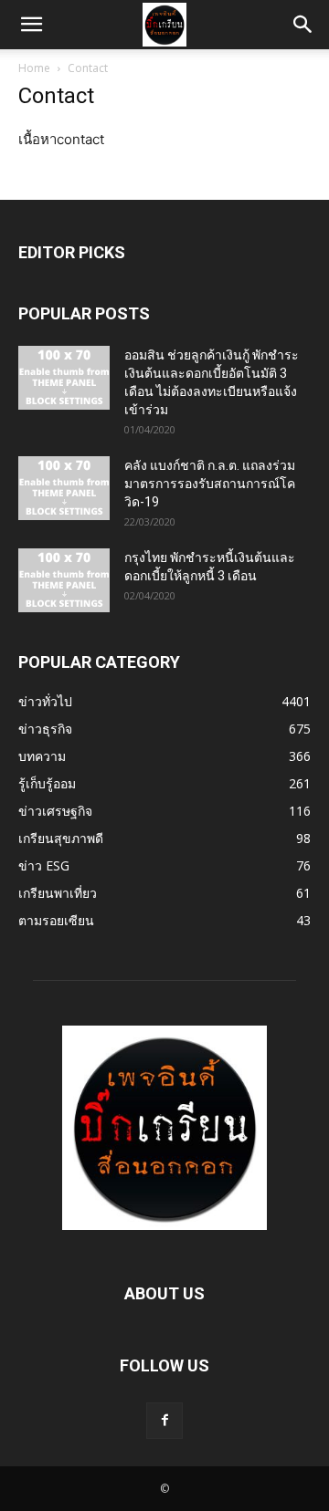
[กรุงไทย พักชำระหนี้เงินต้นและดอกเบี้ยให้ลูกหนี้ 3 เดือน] (64, 580)
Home (34, 68)
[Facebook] (164, 1420)
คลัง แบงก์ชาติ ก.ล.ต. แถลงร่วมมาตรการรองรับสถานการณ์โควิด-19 (209, 483)
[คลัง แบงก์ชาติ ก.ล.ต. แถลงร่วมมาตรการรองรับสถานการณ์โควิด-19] (64, 488)
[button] (31, 24)
